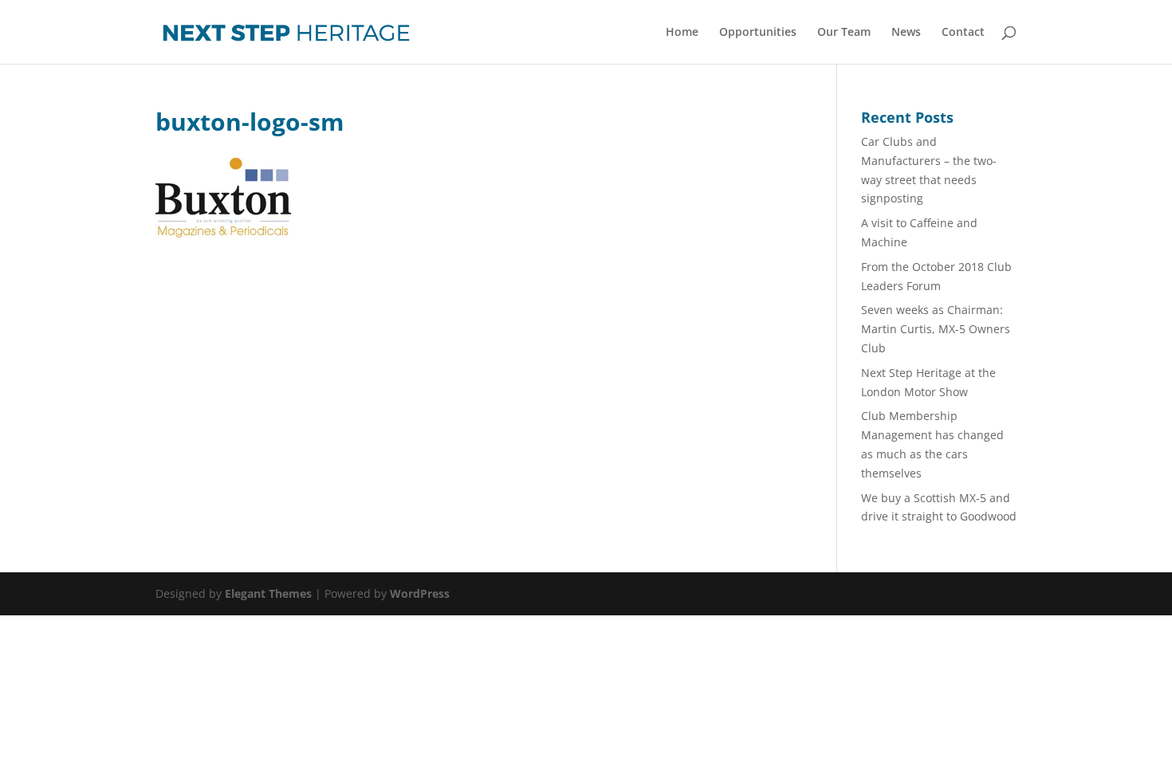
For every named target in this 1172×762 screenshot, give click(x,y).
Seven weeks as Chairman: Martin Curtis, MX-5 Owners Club (935, 328)
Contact (963, 32)
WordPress (420, 593)
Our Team (844, 32)
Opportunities (757, 32)
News (906, 32)
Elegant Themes (268, 593)
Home (682, 32)
